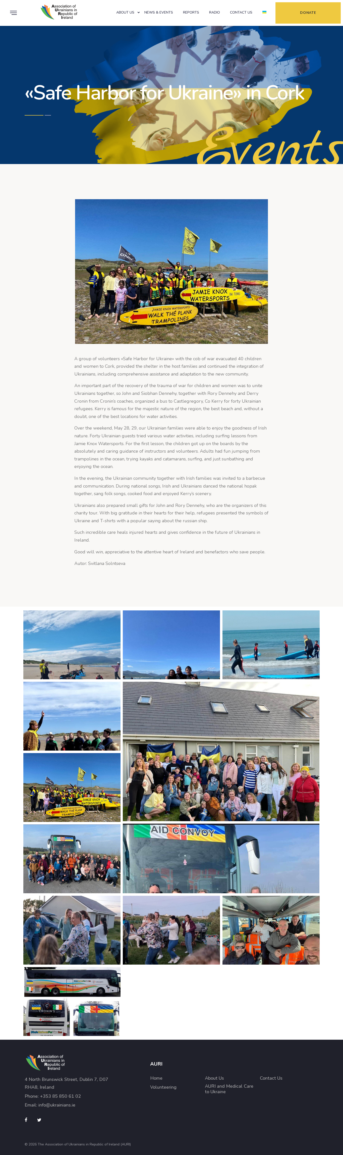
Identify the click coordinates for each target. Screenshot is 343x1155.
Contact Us (241, 12)
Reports (191, 12)
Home (156, 1078)
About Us (125, 12)
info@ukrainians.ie (56, 1105)
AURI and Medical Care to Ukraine (229, 1089)
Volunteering (163, 1087)
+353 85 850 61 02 (60, 1096)
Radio (214, 12)
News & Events (158, 12)
